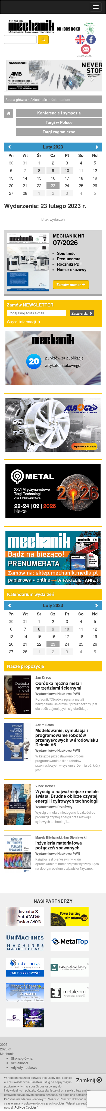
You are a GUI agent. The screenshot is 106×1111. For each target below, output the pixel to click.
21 (25, 644)
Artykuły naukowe (24, 1067)
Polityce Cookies (26, 1107)
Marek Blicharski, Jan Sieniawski (60, 837)
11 (81, 629)
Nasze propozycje (25, 666)
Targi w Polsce (59, 122)
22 (39, 644)
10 (67, 629)
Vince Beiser (45, 785)
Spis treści (67, 253)
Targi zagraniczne (59, 131)
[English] (80, 39)
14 (25, 636)
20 (11, 644)
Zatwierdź (80, 313)
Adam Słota (44, 724)
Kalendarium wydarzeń (30, 594)
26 (95, 644)
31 (25, 621)
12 (95, 629)
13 (11, 636)
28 (25, 651)
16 (53, 636)
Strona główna (16, 99)
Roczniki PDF (69, 264)
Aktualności (39, 99)
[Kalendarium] (8, 113)
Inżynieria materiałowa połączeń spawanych (58, 845)
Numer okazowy (71, 269)
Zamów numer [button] (69, 284)
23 (53, 644)
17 (67, 636)
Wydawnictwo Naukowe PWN (57, 693)
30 (11, 621)
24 (67, 644)
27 (11, 651)
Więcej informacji (22, 321)
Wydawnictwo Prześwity (54, 806)
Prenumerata (68, 258)
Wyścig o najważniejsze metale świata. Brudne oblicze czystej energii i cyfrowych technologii (67, 796)
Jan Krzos (43, 677)
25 (81, 644)
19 (95, 636)
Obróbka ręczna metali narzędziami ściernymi (58, 685)
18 (81, 636)
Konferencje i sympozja (59, 113)
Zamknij (86, 1080)
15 (39, 636)
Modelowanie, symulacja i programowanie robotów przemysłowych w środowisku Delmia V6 (66, 737)
